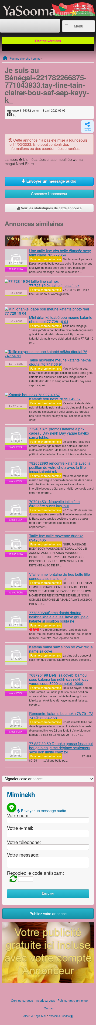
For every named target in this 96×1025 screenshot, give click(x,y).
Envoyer (48, 893)
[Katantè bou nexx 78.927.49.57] (32, 394)
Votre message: (23, 854)
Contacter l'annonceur (49, 193)
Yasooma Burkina (59, 1016)
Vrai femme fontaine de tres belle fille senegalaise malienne (59, 576)
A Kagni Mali (38, 1016)
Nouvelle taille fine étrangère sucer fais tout (54, 503)
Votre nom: (18, 815)
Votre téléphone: (24, 842)
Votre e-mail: (20, 827)
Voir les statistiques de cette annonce (51, 208)
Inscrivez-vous (45, 1000)
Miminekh (21, 794)
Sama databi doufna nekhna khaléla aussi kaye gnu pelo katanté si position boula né (59, 617)
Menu (78, 26)
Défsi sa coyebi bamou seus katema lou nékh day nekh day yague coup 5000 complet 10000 (58, 679)
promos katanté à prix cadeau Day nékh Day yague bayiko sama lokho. (59, 433)
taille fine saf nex (54, 285)
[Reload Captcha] (12, 878)
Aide (26, 1016)
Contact (49, 1008)
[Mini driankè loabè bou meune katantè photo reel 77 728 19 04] (49, 311)
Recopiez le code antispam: (35, 872)
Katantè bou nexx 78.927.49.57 (55, 399)
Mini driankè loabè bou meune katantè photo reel (60, 319)
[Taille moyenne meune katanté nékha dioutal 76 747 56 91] (49, 354)
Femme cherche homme (25, 58)
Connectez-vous (22, 1000)
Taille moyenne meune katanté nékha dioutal (60, 362)
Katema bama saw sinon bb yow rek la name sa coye (61, 649)
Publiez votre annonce (48, 913)
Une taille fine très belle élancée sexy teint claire (60, 253)
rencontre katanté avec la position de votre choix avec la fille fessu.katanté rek (59, 467)
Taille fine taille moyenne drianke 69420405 (56, 538)
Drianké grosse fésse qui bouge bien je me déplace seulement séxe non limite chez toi (61, 748)
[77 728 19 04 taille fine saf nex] (32, 281)
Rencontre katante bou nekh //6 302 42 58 (61, 715)
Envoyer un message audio (50, 181)
